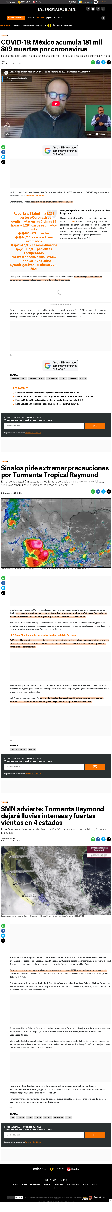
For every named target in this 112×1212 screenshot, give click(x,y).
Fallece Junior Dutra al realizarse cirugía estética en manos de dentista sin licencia (54, 397)
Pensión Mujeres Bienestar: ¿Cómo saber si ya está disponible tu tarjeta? (49, 400)
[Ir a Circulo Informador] (22, 1)
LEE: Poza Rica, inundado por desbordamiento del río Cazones (43, 635)
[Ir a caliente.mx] (72, 1)
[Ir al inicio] (32, 9)
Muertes (83, 378)
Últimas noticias (16, 18)
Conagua (20, 1117)
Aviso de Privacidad (43, 1201)
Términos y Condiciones (33, 433)
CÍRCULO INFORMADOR (62, 25)
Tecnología (58, 1184)
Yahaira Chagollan (10, 838)
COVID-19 (63, 378)
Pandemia (73, 378)
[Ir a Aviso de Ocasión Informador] (10, 1)
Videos (52, 18)
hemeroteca (47, 1188)
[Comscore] (99, 1197)
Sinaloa (32, 749)
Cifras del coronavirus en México (60, 304)
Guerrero (47, 1117)
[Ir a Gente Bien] (35, 1)
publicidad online (62, 1188)
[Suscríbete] (99, 1)
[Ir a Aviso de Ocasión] (40, 1167)
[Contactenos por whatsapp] (103, 9)
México (40, 18)
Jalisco (30, 18)
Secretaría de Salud (34, 196)
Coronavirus (52, 378)
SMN (12, 1117)
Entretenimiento (73, 1184)
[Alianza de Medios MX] (87, 1197)
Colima (68, 1117)
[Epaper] (84, 1)
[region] (56, 1207)
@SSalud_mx (36, 214)
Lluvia (29, 1117)
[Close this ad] (110, 1200)
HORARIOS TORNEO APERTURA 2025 (28, 25)
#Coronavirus (40, 217)
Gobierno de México (36, 378)
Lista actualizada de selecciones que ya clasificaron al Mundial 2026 (47, 404)
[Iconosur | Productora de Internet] (11, 1197)
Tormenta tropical (18, 749)
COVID (71, 222)
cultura (86, 1184)
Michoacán (58, 1117)
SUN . (6, 491)
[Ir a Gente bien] (73, 1167)
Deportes (47, 1184)
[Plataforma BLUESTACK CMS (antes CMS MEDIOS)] (19, 1197)
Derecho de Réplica (54, 1201)
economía (95, 1184)
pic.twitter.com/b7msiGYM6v (33, 257)
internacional (35, 1184)
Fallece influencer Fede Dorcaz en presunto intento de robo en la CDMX (48, 393)
